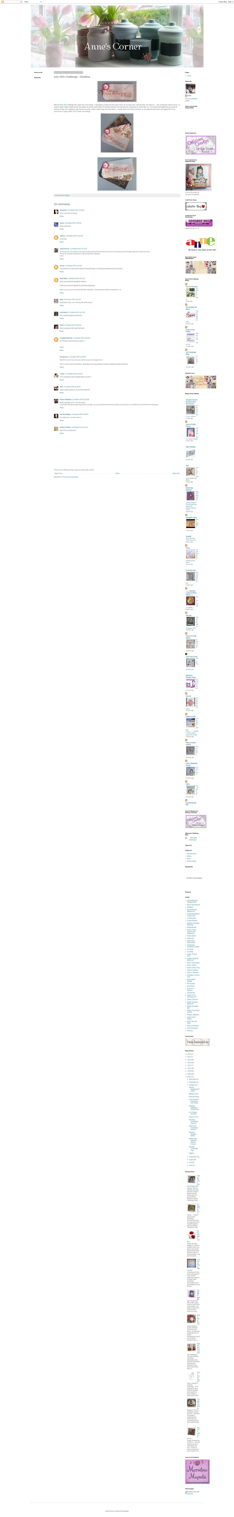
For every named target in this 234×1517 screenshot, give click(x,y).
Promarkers (191, 986)
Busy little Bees (197, 523)
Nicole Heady (191, 861)
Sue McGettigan (65, 414)
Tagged (191, 1153)
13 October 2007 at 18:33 (79, 414)
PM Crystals (191, 983)
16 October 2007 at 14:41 (79, 427)
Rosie (62, 325)
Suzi (187, 465)
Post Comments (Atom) (70, 477)
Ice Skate (190, 949)
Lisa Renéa (64, 312)
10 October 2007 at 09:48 (75, 210)
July (190, 1162)
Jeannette (63, 210)
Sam (61, 387)
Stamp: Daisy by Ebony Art (192, 1003)
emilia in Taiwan (65, 427)
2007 (189, 1077)
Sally (61, 299)
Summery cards (197, 643)
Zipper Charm (193, 1117)
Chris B (188, 696)
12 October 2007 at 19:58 (80, 399)
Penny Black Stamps (191, 980)
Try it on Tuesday (192, 286)
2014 (189, 1057)
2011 (189, 1065)
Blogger (125, 1511)
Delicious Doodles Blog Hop (193, 924)
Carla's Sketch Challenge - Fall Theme (194, 1101)
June (191, 1165)
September (193, 1157)
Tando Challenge (193, 1026)
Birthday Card (193, 1094)
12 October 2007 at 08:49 (77, 357)
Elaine (189, 856)
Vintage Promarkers (198, 1403)
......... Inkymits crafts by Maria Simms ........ (191, 593)
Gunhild (188, 536)
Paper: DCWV (191, 965)
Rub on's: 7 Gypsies (191, 989)
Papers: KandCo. (192, 970)
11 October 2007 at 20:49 (72, 325)
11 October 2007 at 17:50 (76, 312)
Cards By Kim (191, 570)
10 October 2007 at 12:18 (74, 236)
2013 (189, 1060)
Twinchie (190, 1031)
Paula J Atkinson (65, 399)
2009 (189, 1071)
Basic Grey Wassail (193, 905)
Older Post (176, 473)
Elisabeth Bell (191, 927)
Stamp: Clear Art (192, 999)
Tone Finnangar (192, 1028)
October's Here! (197, 770)
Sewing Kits (191, 993)
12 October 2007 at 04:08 (81, 338)
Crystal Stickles (192, 920)
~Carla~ (62, 374)
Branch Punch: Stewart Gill (192, 910)
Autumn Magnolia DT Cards (194, 1089)
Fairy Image (198, 1375)
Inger (188, 858)
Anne (189, 95)
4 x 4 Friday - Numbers (193, 1113)
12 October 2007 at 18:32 (72, 387)
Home (117, 473)
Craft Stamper (191, 918)
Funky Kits (190, 938)
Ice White (190, 952)
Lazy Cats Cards (191, 657)
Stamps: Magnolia (193, 1015)
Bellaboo (190, 907)
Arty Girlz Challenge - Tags (194, 1148)
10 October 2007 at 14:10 (76, 278)
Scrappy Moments (66, 338)
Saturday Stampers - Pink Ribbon (194, 1107)
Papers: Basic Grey (193, 968)
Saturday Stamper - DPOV (193, 1134)
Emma (62, 266)
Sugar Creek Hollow (191, 1018)
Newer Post (58, 473)
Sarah (62, 223)
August (191, 1159)
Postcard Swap (194, 1097)
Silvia (188, 784)
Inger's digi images (193, 963)
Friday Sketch (191, 936)
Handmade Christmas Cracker (193, 946)
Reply (62, 216)
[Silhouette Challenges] (192, 840)
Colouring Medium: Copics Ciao (193, 914)
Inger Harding (190, 447)
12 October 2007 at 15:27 (74, 374)
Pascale (188, 615)
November (192, 1082)
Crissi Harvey (64, 249)
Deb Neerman (191, 854)
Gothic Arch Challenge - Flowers (194, 1127)
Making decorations (198, 1347)
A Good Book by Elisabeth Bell (192, 901)
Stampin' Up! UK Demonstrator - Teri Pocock (191, 402)
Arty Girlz (63, 105)
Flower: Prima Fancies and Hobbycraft (191, 931)
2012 (189, 1062)
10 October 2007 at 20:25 (72, 299)
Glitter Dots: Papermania (191, 941)
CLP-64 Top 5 (197, 359)
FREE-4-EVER (191, 717)
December (192, 1079)
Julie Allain (63, 278)
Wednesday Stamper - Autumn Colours (193, 1141)
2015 (189, 1054)
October (192, 1085)
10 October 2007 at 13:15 (78, 249)
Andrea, (62, 236)
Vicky (188, 548)
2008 (189, 1074)
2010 (189, 1068)
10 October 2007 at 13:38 (73, 266)
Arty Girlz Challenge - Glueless (194, 1121)
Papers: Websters (193, 972)
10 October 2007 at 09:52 (73, 223)
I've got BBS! (198, 1292)
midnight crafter (191, 517)
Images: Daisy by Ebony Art (192, 959)
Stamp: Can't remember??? (191, 996)
